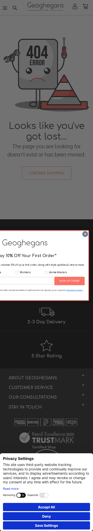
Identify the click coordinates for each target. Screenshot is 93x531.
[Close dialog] (85, 234)
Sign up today (69, 281)
